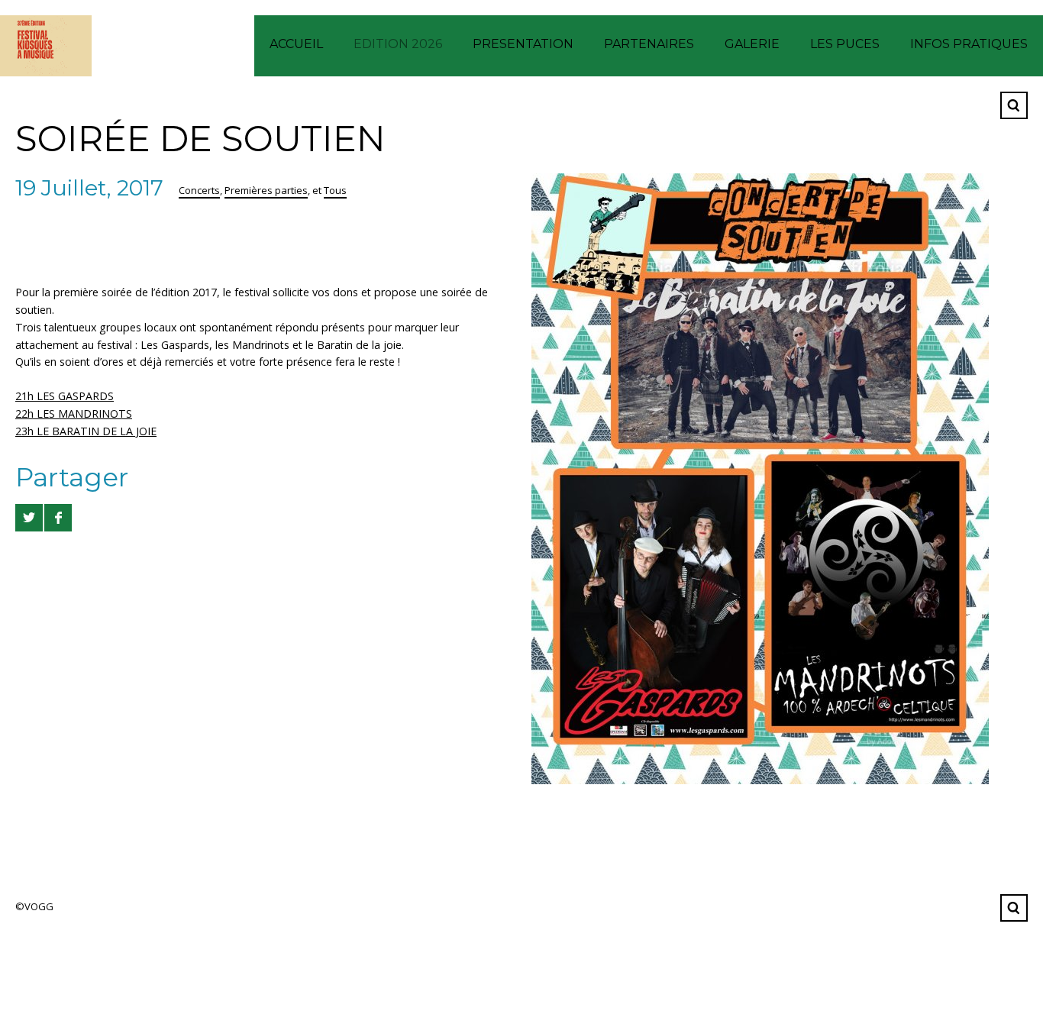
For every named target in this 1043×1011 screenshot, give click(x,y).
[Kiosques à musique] (46, 45)
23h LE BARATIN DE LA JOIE (86, 431)
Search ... (1014, 105)
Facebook (976, 105)
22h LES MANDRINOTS (73, 413)
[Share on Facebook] (58, 517)
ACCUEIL (296, 44)
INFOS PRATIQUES (969, 44)
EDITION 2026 (398, 44)
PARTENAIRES (649, 44)
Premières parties (266, 190)
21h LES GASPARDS (64, 396)
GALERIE (752, 44)
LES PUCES (845, 44)
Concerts (199, 190)
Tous (335, 190)
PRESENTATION (523, 44)
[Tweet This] (29, 517)
